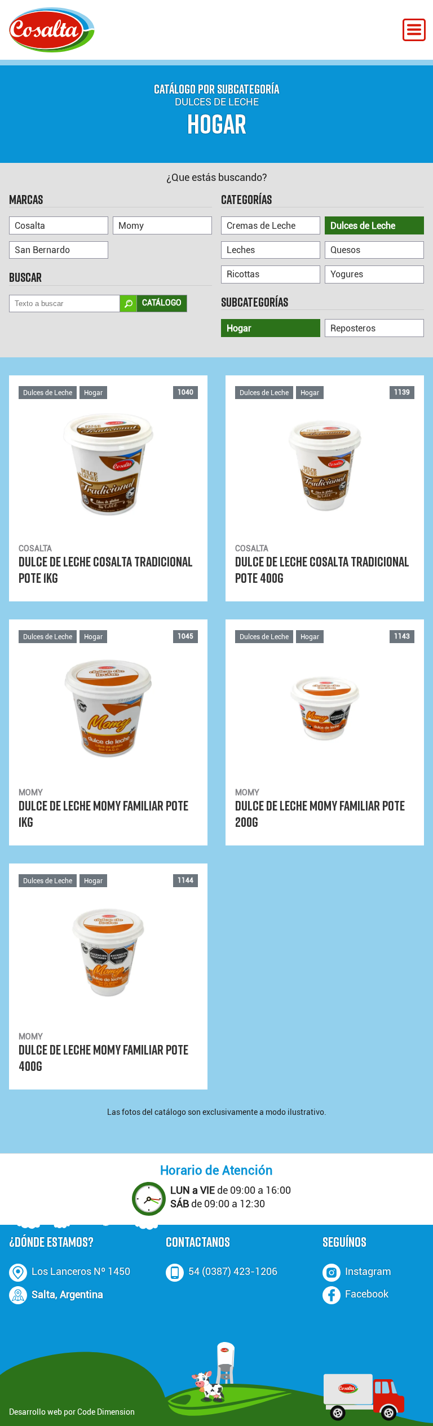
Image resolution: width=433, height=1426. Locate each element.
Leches (241, 250)
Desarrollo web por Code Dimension (72, 1412)
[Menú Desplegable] (414, 30)
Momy (131, 225)
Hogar (239, 328)
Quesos (345, 250)
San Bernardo (42, 250)
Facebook (366, 1294)
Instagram (368, 1271)
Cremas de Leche (261, 225)
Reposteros (352, 328)
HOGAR (216, 124)
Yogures (346, 274)
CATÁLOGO (162, 303)
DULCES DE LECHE (217, 102)
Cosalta (30, 225)
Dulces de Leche (362, 225)
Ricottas (243, 274)
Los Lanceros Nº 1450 (81, 1271)
